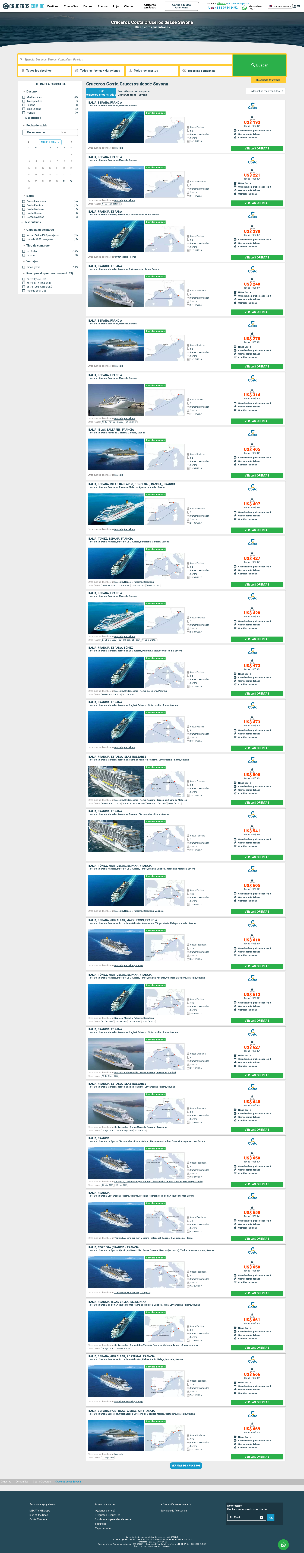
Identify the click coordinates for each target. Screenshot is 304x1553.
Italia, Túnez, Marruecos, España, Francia (120, 865)
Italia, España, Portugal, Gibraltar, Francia (121, 1411)
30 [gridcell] (71, 181)
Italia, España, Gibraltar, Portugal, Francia (121, 1356)
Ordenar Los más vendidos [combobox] (265, 91)
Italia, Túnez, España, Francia (110, 538)
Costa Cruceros (42, 1481)
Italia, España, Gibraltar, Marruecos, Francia (122, 920)
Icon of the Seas (39, 1514)
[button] (257, 7)
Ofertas (128, 6)
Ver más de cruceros (186, 1465)
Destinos (52, 6)
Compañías (71, 6)
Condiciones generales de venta (113, 1519)
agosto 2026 (48, 142)
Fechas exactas (36, 132)
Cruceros (6, 1481)
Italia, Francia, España (105, 211)
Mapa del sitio (103, 1528)
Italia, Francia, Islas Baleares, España (117, 1301)
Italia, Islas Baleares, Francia (111, 429)
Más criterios (33, 117)
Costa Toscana (38, 1519)
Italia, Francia (99, 1138)
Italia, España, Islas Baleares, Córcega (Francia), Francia (132, 484)
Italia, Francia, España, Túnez (110, 647)
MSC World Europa (40, 1510)
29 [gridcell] (64, 181)
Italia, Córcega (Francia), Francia (113, 1247)
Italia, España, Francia (105, 102)
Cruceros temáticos (150, 6)
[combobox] (126, 59)
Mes (63, 132)
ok (271, 1517)
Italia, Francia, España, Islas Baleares (117, 756)
